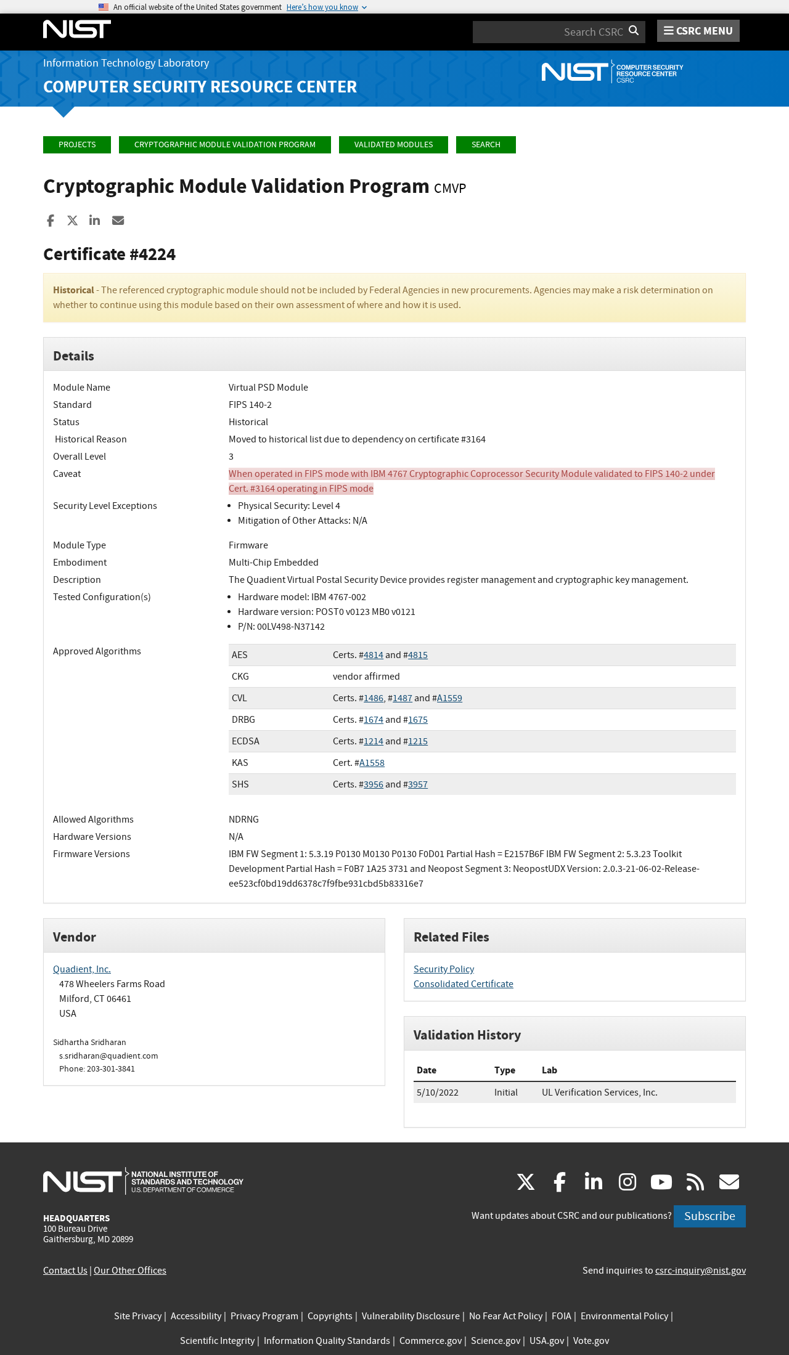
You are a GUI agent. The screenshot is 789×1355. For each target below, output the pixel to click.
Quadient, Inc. (82, 969)
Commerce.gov (430, 1341)
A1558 (372, 763)
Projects (77, 144)
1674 (373, 720)
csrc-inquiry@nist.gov (700, 1270)
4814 (373, 655)
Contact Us (65, 1270)
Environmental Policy (624, 1316)
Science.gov (495, 1341)
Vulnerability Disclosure (411, 1316)
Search (486, 144)
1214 (373, 741)
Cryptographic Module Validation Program (225, 144)
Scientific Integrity (217, 1341)
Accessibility (196, 1316)
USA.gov (546, 1341)
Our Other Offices (130, 1270)
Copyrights (330, 1316)
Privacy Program (264, 1316)
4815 (418, 655)
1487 (402, 698)
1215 (418, 741)
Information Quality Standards (327, 1341)
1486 (373, 698)
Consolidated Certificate (463, 984)
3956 (373, 784)
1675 (418, 720)
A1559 (449, 698)
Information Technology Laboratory (126, 63)
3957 (418, 784)
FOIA (561, 1316)
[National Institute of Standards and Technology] (143, 1180)
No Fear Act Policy (505, 1316)
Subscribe (709, 1216)
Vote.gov (591, 1341)
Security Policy (444, 969)
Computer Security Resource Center (200, 86)
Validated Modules (393, 144)
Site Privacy (137, 1316)
